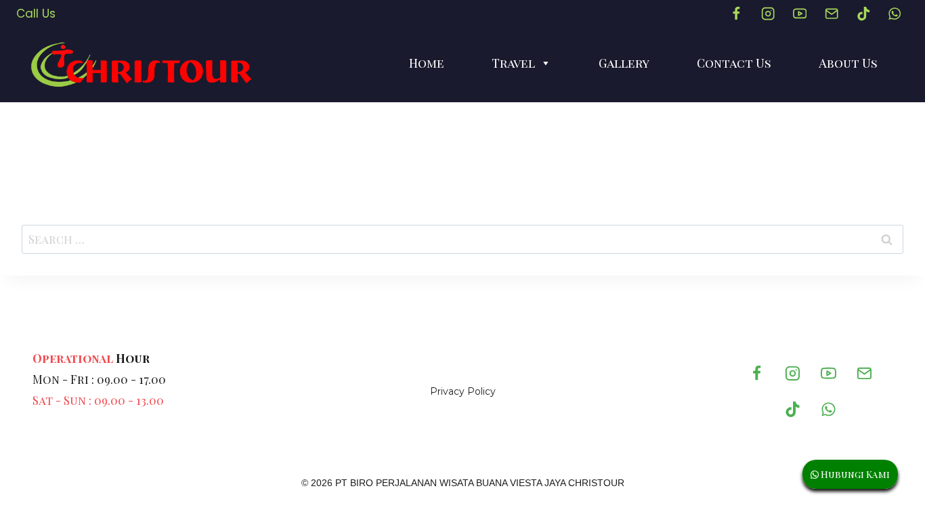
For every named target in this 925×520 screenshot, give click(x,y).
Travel (513, 63)
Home (426, 63)
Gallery (624, 63)
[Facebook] (736, 14)
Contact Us (734, 63)
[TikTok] (863, 14)
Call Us (36, 13)
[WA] (895, 14)
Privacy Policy (463, 391)
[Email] (831, 14)
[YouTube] (799, 14)
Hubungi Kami (854, 474)
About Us (848, 63)
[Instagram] (768, 14)
